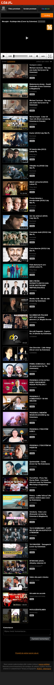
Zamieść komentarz (40, 639)
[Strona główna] (6, 2)
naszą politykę (44, 664)
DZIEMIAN (11, 61)
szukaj (47, 15)
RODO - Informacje (44, 669)
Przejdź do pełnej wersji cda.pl (27, 653)
